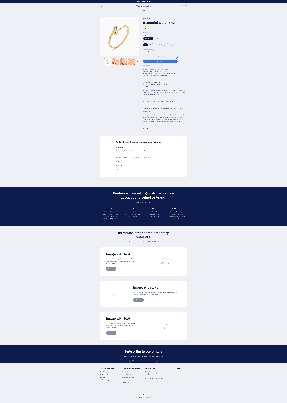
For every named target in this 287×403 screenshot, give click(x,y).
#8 (156, 44)
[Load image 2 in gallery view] (115, 61)
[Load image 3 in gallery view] (123, 61)
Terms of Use (125, 382)
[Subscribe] (156, 361)
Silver (157, 38)
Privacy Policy (126, 380)
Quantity (145, 48)
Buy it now (160, 61)
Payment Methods (127, 371)
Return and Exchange (128, 377)
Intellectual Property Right (107, 380)
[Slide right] (137, 61)
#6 (145, 44)
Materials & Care (104, 374)
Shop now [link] (111, 268)
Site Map (102, 377)
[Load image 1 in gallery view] (107, 61)
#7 (151, 44)
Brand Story (103, 371)
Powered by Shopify (148, 397)
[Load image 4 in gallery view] (131, 61)
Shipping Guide (126, 374)
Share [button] (146, 128)
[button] (102, 6)
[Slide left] (102, 61)
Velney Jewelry (141, 397)
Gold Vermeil (148, 38)
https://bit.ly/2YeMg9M (178, 108)
